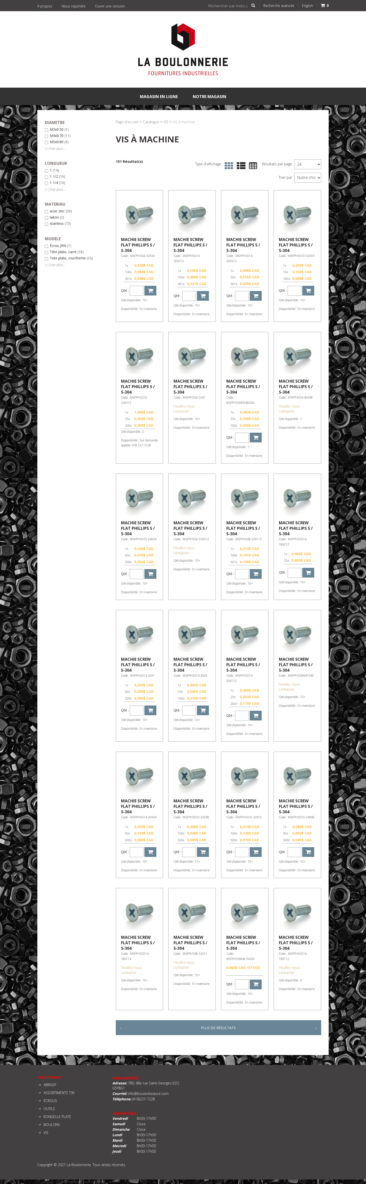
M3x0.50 (59, 129)
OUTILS (49, 1108)
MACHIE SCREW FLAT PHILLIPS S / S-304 (138, 245)
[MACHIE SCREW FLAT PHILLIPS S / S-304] (139, 213)
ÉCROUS (50, 1100)
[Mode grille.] (227, 166)
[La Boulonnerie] (183, 49)
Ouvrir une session (110, 6)
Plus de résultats (218, 1027)
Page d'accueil (127, 121)
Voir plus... (55, 148)
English (307, 5)
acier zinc (61, 211)
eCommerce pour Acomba (83, 1181)
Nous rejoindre (74, 6)
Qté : (125, 291)
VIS (166, 121)
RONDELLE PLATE (57, 1116)
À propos (44, 6)
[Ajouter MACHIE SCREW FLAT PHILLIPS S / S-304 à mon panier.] (150, 291)
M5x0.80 (59, 142)
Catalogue (151, 121)
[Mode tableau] (251, 166)
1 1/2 (57, 177)
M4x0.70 (60, 136)
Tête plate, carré (67, 252)
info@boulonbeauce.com (148, 1093)
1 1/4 (57, 183)
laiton (57, 217)
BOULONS (52, 1124)
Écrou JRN (60, 246)
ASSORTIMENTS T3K (59, 1092)
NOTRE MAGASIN (209, 96)
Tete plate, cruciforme (71, 258)
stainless (60, 224)
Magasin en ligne (159, 96)
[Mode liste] (239, 166)
